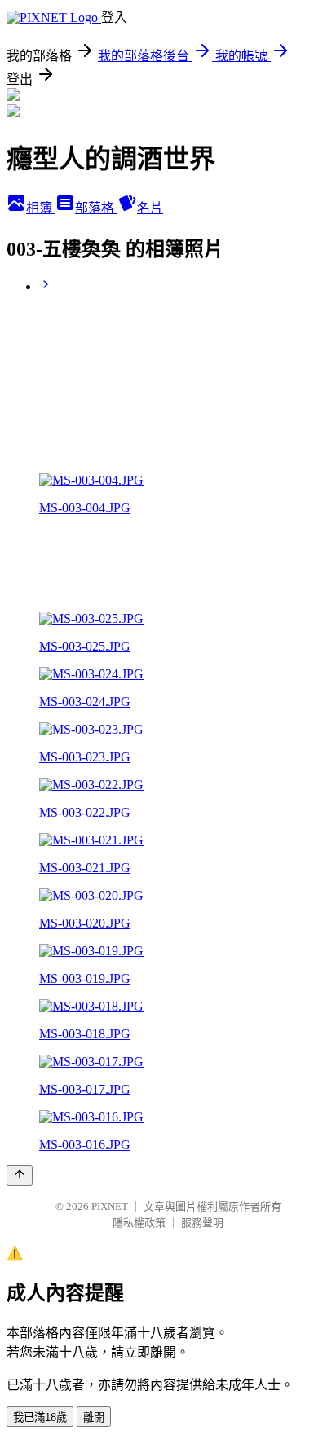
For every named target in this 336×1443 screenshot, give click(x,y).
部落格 (96, 208)
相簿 (40, 208)
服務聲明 (202, 1223)
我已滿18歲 (40, 1417)
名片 (150, 208)
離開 (93, 1417)
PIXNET (109, 1206)
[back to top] (20, 1175)
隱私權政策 (139, 1223)
